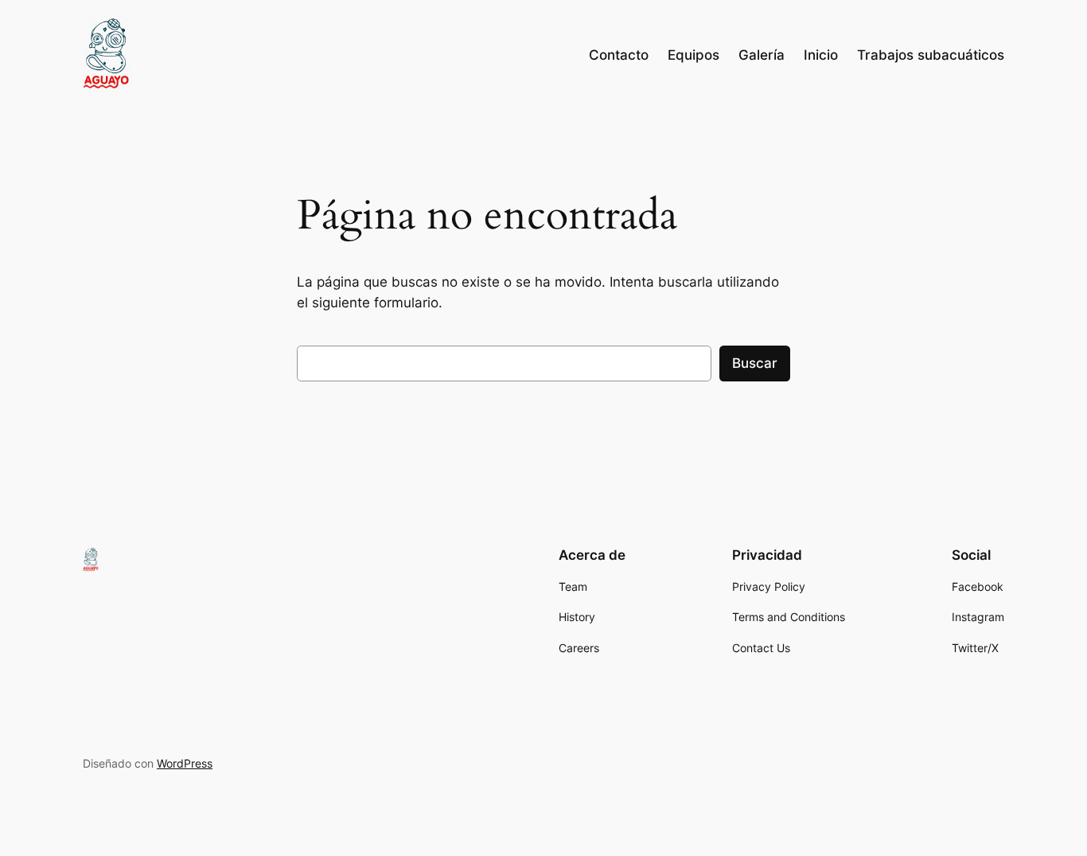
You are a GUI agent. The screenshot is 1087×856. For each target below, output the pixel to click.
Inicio (821, 55)
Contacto (619, 55)
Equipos (693, 55)
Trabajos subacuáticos (930, 55)
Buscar (754, 363)
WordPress (184, 763)
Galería (761, 55)
